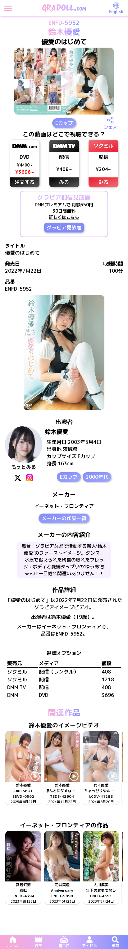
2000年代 (97, 476)
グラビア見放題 (64, 227)
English (116, 11)
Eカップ (64, 123)
